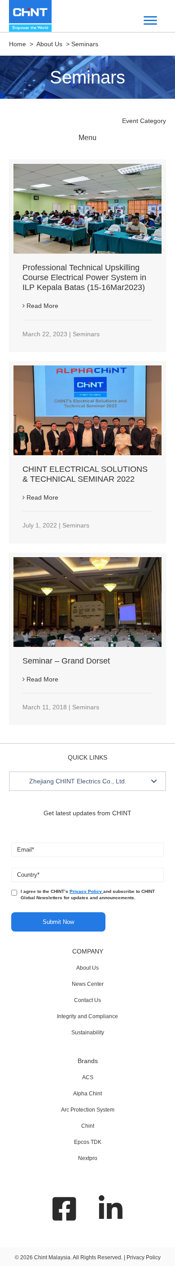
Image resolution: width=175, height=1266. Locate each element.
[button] (154, 781)
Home (17, 44)
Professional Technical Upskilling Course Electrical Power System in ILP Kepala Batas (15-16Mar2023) (84, 277)
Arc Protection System (87, 1110)
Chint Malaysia (52, 1257)
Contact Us (87, 1000)
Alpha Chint (87, 1093)
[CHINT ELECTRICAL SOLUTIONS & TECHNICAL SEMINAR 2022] (87, 409)
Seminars (86, 334)
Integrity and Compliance (87, 1016)
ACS (87, 1077)
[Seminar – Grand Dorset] (87, 601)
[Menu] (150, 20)
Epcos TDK (87, 1142)
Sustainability (87, 1032)
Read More (41, 305)
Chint (87, 1126)
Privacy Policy (86, 891)
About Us (87, 968)
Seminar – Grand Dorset (66, 660)
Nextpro (87, 1158)
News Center (88, 984)
